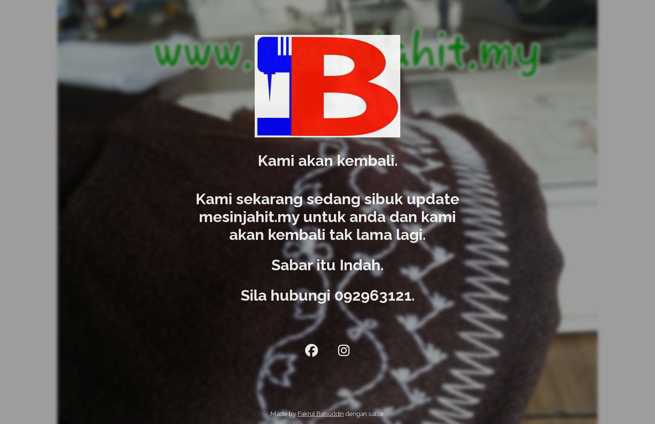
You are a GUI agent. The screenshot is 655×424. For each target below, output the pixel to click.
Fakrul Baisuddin (321, 414)
